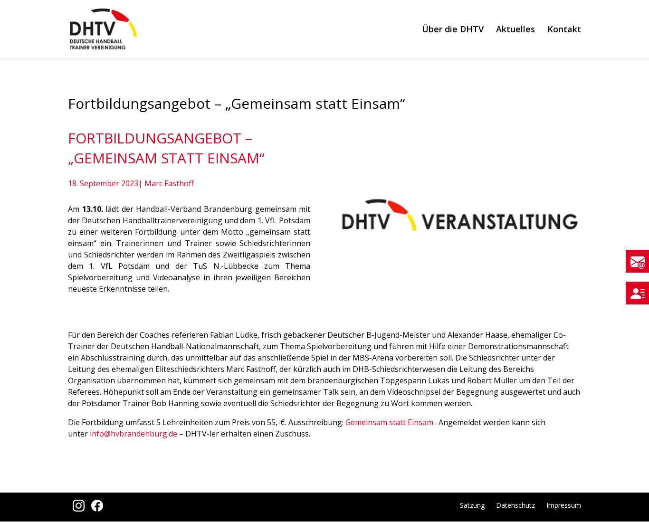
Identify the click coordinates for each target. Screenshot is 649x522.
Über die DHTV (453, 30)
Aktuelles (515, 30)
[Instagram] (77, 508)
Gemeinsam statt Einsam (389, 422)
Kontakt (564, 30)
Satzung (472, 505)
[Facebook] (94, 508)
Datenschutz (515, 505)
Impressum (563, 505)
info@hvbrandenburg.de (133, 433)
